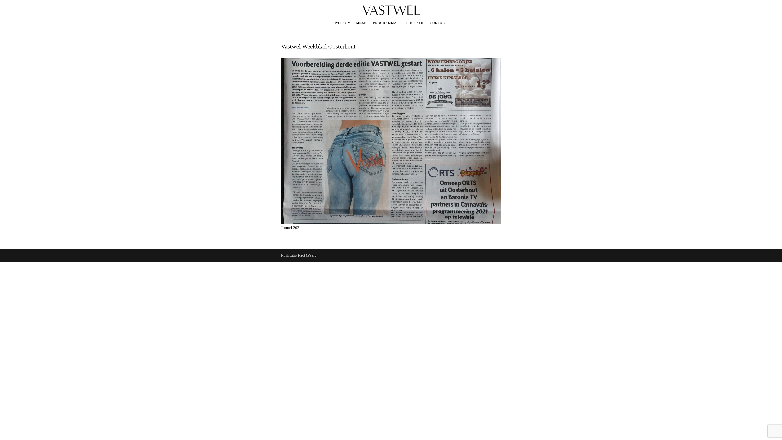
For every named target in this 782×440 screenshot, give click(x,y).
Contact (438, 23)
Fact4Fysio (307, 255)
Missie (362, 23)
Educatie (415, 23)
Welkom (343, 23)
